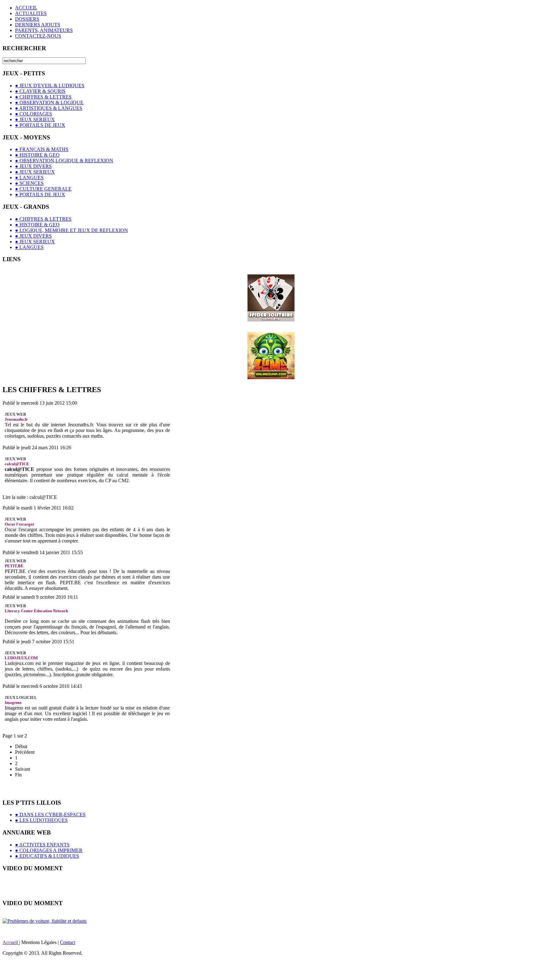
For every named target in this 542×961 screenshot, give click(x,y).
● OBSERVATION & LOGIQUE (49, 102)
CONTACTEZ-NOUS (38, 36)
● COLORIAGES (33, 113)
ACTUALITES (31, 13)
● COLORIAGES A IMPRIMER (48, 850)
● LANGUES (29, 177)
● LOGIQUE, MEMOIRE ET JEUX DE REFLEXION (71, 230)
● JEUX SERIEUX (35, 119)
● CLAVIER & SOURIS (40, 91)
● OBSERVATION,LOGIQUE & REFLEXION (64, 160)
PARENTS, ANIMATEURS (44, 30)
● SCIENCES (29, 183)
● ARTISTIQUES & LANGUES (48, 108)
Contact (67, 942)
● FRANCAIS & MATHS (41, 149)
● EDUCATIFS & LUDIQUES (47, 856)
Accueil (11, 942)
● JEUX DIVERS (33, 166)
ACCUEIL (26, 7)
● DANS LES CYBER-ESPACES (50, 814)
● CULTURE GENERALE (43, 189)
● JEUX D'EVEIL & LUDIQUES (49, 85)
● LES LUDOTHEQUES (41, 820)
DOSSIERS (27, 19)
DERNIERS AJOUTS (37, 24)
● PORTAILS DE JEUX (40, 125)
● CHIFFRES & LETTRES (43, 97)
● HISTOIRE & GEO (37, 155)
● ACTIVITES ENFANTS (42, 844)
